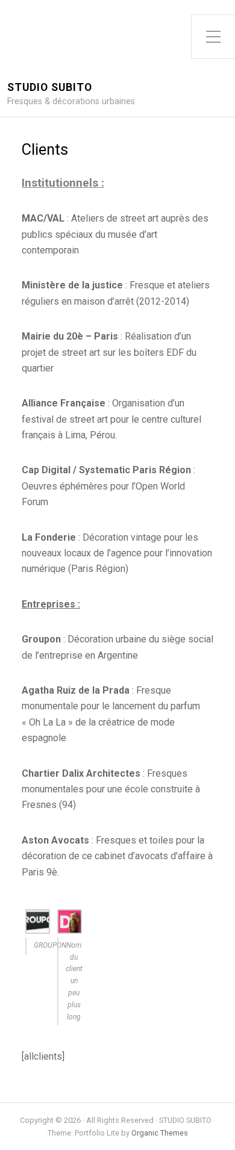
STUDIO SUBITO (49, 87)
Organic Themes (159, 1132)
